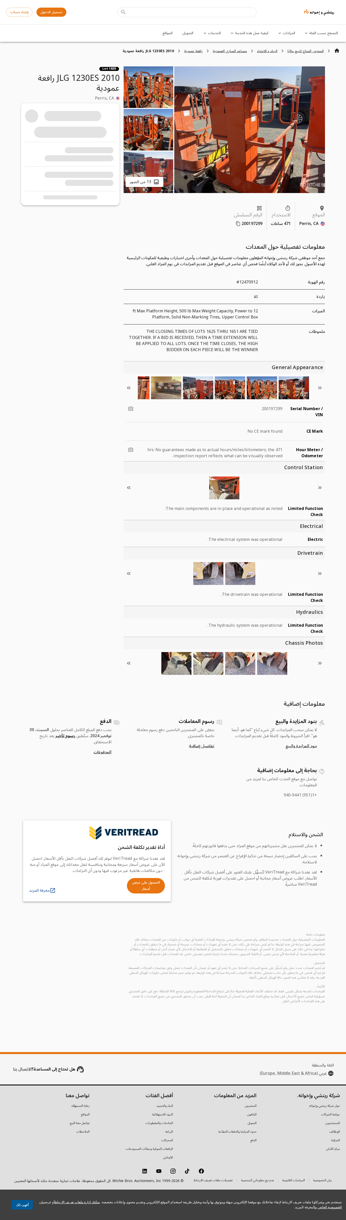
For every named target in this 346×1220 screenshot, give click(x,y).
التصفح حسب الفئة (323, 33)
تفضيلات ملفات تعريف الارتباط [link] (213, 1180)
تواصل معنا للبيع (80, 1123)
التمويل (187, 33)
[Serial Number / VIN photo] (131, 409)
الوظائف (335, 1132)
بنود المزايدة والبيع (301, 746)
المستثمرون (332, 1123)
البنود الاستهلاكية (162, 1114)
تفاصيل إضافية (201, 746)
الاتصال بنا (22, 1069)
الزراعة (169, 1132)
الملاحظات (83, 1132)
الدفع (254, 1140)
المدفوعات (102, 752)
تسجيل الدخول (51, 12)
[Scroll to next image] (129, 387)
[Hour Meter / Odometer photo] (131, 450)
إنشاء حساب (19, 12)
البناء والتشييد (165, 1106)
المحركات (167, 1140)
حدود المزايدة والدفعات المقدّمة (237, 1132)
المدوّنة (335, 1140)
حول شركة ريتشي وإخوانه (324, 1106)
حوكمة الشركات (330, 1114)
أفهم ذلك (22, 1205)
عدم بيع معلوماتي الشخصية (257, 1181)
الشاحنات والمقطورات (159, 1123)
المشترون (251, 1106)
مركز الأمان (333, 1149)
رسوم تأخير (65, 736)
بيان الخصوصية (322, 1181)
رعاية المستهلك (80, 1106)
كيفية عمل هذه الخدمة (251, 33)
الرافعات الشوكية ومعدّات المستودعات (149, 1149)
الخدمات (214, 33)
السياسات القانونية (293, 1181)
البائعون (252, 1114)
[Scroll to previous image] (320, 387)
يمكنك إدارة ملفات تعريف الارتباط (77, 1202)
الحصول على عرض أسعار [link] (146, 885)
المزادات (289, 33)
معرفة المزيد (39, 890)
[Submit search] (123, 12)
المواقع (167, 33)
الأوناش (168, 1157)
